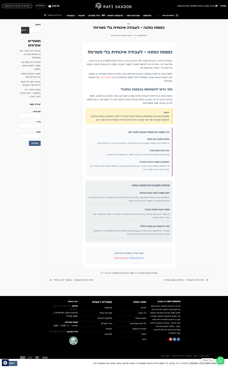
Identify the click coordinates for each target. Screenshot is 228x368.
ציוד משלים (94, 16)
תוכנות (81, 16)
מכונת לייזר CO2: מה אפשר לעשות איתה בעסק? (31, 65)
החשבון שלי (165, 356)
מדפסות (147, 16)
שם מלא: (37, 112)
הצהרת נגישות (178, 356)
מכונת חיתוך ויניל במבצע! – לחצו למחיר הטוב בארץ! (30, 93)
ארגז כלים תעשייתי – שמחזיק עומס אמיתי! (184, 280)
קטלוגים (189, 356)
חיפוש (38, 25)
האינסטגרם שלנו (121, 258)
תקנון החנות (204, 356)
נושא (38, 132)
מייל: (39, 122)
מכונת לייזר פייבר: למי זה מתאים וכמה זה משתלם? (30, 54)
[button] (53, 6)
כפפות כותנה (106, 77)
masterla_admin (120, 35)
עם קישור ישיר (106, 273)
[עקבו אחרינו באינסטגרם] (174, 339)
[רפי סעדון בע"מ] (114, 6)
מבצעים (71, 16)
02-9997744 (65, 306)
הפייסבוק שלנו (137, 258)
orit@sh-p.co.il (57, 332)
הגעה (195, 356)
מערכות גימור (133, 16)
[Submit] (45, 15)
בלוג (128, 24)
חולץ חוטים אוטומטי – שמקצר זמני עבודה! (73, 280)
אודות (223, 6)
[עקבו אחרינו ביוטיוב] (170, 339)
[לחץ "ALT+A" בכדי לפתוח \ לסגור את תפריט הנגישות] (5, 362)
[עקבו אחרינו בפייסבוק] (178, 339)
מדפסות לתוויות (115, 16)
